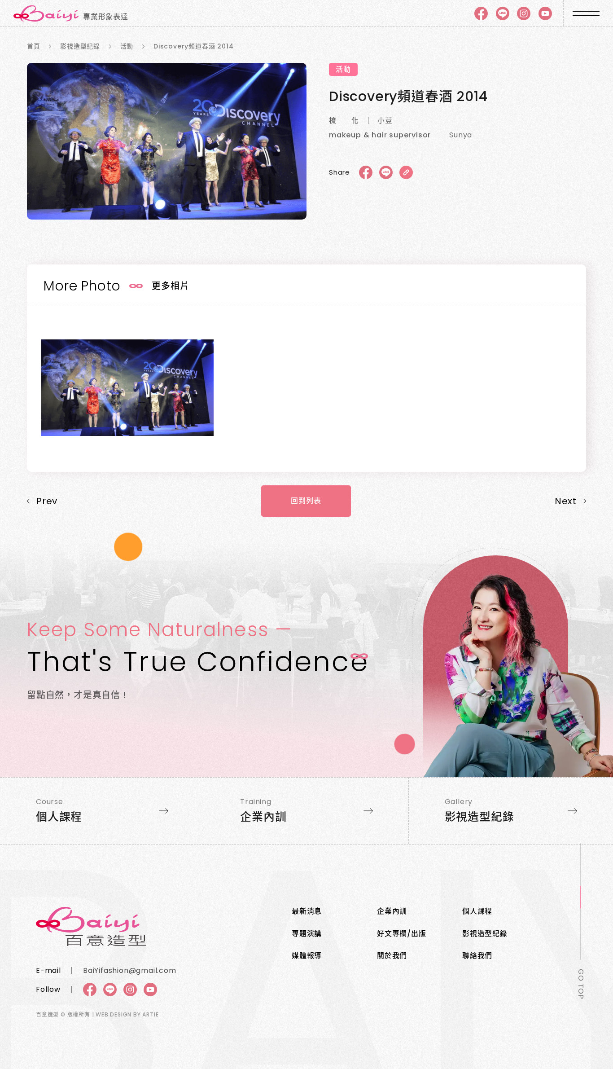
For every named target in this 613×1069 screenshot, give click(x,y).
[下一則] (570, 501)
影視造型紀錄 (485, 933)
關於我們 (392, 955)
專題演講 (307, 933)
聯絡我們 (477, 955)
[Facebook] (481, 13)
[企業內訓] (306, 810)
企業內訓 (392, 911)
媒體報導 (307, 955)
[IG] (523, 13)
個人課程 (477, 911)
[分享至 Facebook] (365, 172)
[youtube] (545, 13)
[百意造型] (141, 926)
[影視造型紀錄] (511, 810)
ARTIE (150, 1014)
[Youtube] (150, 989)
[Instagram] (130, 989)
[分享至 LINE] (386, 172)
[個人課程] (102, 810)
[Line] (502, 13)
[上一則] (42, 501)
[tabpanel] (166, 141)
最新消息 (307, 911)
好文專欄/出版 (401, 933)
